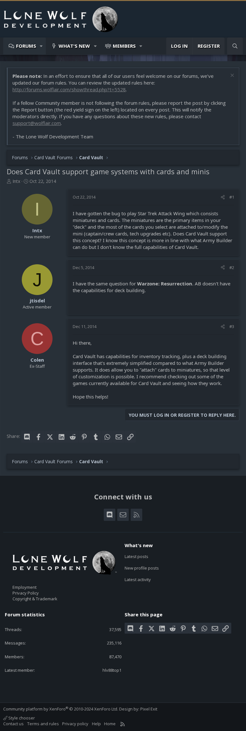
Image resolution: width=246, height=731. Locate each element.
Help (96, 724)
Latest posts (136, 556)
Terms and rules (43, 724)
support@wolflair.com (36, 123)
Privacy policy (75, 724)
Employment (24, 587)
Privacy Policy (25, 593)
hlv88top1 (111, 670)
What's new (74, 46)
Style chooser (21, 718)
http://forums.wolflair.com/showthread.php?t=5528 (69, 89)
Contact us (13, 724)
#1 (231, 197)
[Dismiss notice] (231, 76)
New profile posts (142, 568)
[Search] (235, 45)
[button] (41, 45)
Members (124, 46)
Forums (26, 46)
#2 (231, 267)
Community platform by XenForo (60, 709)
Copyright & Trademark (34, 599)
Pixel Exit (148, 709)
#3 (231, 326)
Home (110, 724)
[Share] (222, 197)
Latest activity (138, 579)
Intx (16, 181)
